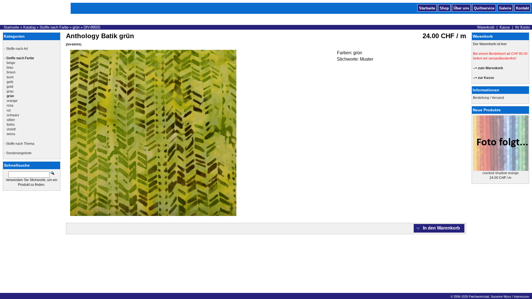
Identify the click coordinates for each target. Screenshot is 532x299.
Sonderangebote (19, 153)
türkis (11, 125)
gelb (10, 82)
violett (11, 129)
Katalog (29, 27)
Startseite (427, 7)
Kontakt (522, 7)
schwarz (13, 115)
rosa (10, 105)
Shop (444, 7)
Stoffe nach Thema (20, 144)
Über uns (461, 7)
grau (10, 91)
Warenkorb (485, 27)
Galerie (505, 7)
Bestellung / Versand (488, 98)
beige (11, 63)
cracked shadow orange (500, 173)
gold (10, 87)
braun (11, 72)
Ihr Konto (522, 27)
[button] (439, 228)
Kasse (505, 27)
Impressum (521, 296)
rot (9, 110)
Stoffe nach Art (17, 49)
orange (12, 101)
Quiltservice (484, 7)
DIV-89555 (92, 27)
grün (76, 27)
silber (11, 120)
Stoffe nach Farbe (54, 27)
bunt (10, 77)
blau (10, 67)
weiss (11, 134)
